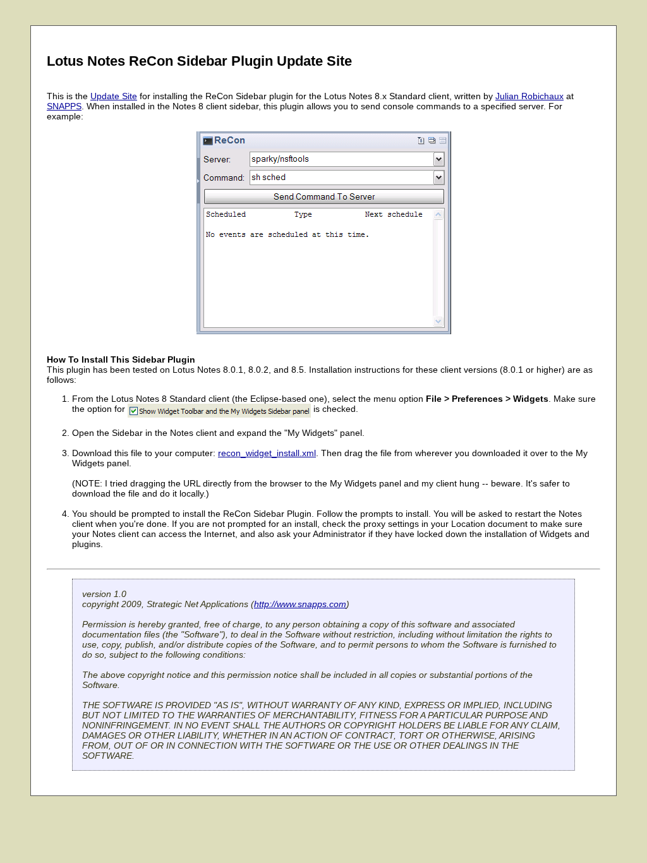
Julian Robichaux (529, 96)
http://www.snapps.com (300, 604)
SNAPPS (64, 106)
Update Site (113, 96)
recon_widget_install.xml (267, 453)
